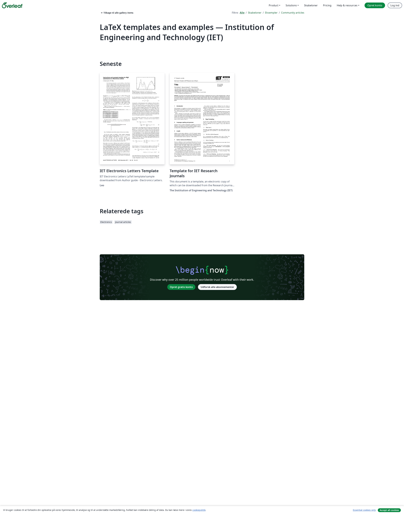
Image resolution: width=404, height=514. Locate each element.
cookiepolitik (198, 509)
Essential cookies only (364, 509)
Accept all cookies (389, 510)
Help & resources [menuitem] (347, 5)
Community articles (292, 12)
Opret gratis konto (181, 287)
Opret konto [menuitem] (374, 5)
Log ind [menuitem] (394, 5)
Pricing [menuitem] (327, 5)
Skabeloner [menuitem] (311, 5)
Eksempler (271, 12)
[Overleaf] (12, 5)
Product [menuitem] (273, 5)
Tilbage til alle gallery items (116, 12)
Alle (242, 12)
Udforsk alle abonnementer (217, 287)
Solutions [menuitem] (291, 5)
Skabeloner (254, 12)
